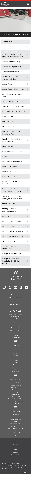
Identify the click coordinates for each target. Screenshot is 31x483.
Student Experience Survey (12, 231)
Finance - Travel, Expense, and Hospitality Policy (13, 133)
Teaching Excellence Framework (10, 247)
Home (2, 8)
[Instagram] (4, 288)
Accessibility (15, 414)
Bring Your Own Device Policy (13, 111)
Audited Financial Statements (13, 106)
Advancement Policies (10, 72)
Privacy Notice (15, 444)
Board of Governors (15, 419)
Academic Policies (9, 47)
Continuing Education (15, 387)
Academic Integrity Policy (12, 67)
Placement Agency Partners (15, 401)
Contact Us (15, 360)
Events (15, 362)
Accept (26, 472)
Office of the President (15, 432)
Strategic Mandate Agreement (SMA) (9, 210)
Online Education (15, 396)
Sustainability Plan (9, 241)
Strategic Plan (7, 216)
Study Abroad (15, 403)
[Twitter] (26, 288)
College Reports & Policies (15, 426)
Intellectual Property (10, 166)
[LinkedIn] (21, 288)
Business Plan (7, 116)
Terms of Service (15, 447)
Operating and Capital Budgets (10, 183)
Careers (16, 421)
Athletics (15, 355)
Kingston (15, 348)
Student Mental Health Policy (13, 236)
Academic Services (15, 382)
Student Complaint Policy (12, 226)
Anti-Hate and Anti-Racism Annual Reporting (12, 95)
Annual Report (7, 84)
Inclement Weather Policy (12, 161)
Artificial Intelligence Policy (12, 101)
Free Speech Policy (9, 146)
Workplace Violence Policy (12, 254)
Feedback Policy (8, 127)
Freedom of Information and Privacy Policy (12, 140)
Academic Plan (7, 42)
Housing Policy (7, 156)
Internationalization (9, 171)
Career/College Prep (15, 385)
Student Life (15, 371)
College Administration (15, 423)
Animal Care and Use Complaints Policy (10, 78)
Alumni (15, 416)
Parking (15, 369)
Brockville (15, 351)
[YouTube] (15, 288)
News (15, 430)
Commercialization (9, 121)
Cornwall (15, 353)
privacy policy (16, 469)
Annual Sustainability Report (13, 89)
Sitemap (15, 452)
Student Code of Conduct (11, 221)
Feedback (15, 449)
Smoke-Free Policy (9, 204)
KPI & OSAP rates (8, 176)
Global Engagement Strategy (13, 151)
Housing (15, 364)
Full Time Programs (15, 392)
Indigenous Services (15, 367)
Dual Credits (15, 389)
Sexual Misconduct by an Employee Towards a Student (13, 197)
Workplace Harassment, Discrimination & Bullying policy (11, 261)
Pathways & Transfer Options (15, 398)
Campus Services (15, 357)
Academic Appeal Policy (11, 62)
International (15, 394)
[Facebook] (10, 288)
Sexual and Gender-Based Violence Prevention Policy (12, 190)
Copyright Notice (15, 454)
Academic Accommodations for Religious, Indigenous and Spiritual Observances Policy (13, 54)
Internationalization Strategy (15, 428)
